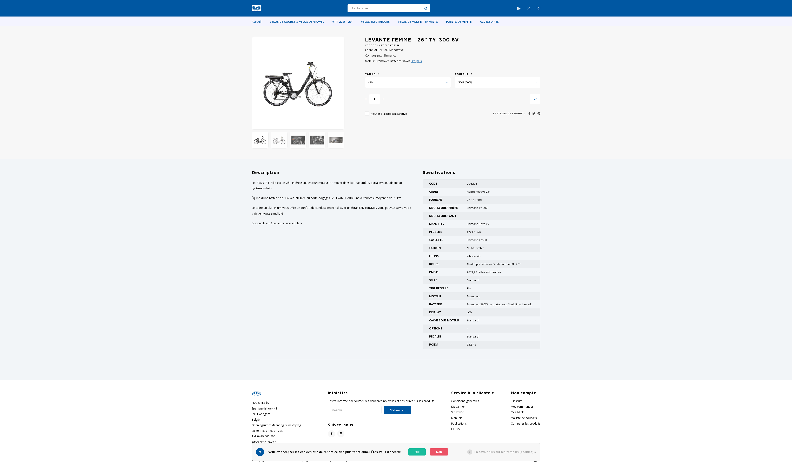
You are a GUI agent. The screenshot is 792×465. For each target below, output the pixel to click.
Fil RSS (455, 429)
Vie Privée (457, 412)
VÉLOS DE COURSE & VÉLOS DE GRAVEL (297, 22)
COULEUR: (463, 74)
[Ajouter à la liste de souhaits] (535, 99)
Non (439, 452)
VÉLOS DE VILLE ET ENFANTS (418, 22)
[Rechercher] (426, 8)
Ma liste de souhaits (524, 418)
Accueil (257, 22)
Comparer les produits (525, 423)
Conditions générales (465, 401)
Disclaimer (458, 406)
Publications (459, 423)
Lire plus (416, 61)
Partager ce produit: (509, 113)
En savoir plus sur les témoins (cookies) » (505, 452)
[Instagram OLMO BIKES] (340, 433)
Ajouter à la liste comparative (389, 114)
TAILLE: (372, 74)
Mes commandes (522, 406)
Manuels (456, 418)
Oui (417, 452)
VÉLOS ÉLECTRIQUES (375, 22)
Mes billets (517, 412)
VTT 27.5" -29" (342, 22)
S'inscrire (516, 401)
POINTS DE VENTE (459, 22)
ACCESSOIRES (489, 22)
